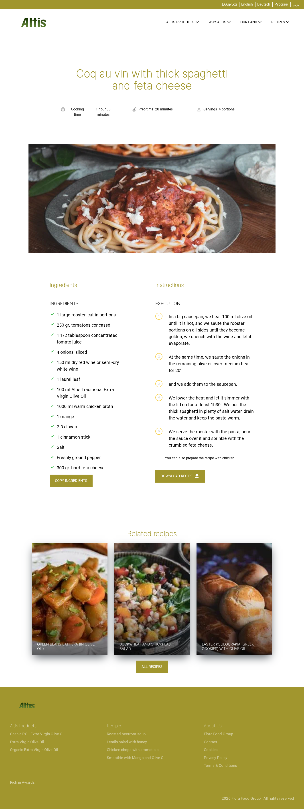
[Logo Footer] (26, 701)
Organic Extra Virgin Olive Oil (34, 749)
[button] (197, 22)
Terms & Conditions (220, 765)
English (247, 4)
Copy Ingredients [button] (71, 481)
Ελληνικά (229, 4)
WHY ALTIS (217, 22)
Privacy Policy (215, 757)
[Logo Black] (33, 14)
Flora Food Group (218, 734)
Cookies (211, 749)
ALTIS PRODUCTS (180, 22)
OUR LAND (248, 22)
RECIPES (278, 22)
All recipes (152, 667)
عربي (297, 4)
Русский (281, 4)
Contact (210, 742)
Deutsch (263, 4)
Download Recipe (177, 476)
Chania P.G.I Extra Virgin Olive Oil (37, 734)
